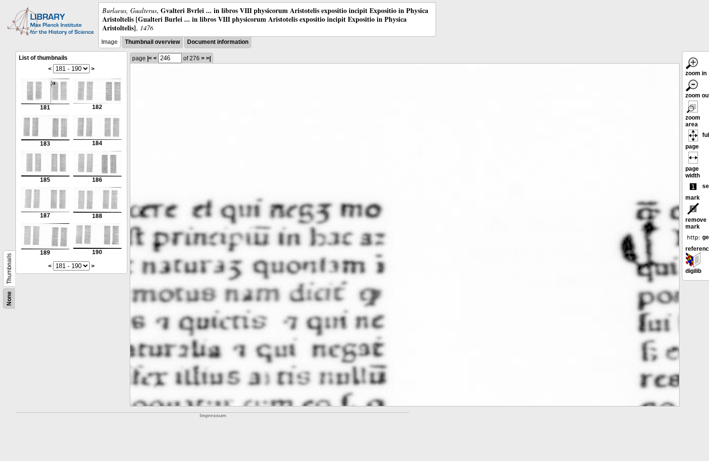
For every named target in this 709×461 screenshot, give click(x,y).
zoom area (692, 121)
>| (208, 58)
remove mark (696, 223)
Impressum (213, 415)
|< (149, 58)
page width (692, 172)
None (9, 298)
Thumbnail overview (152, 42)
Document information (217, 42)
